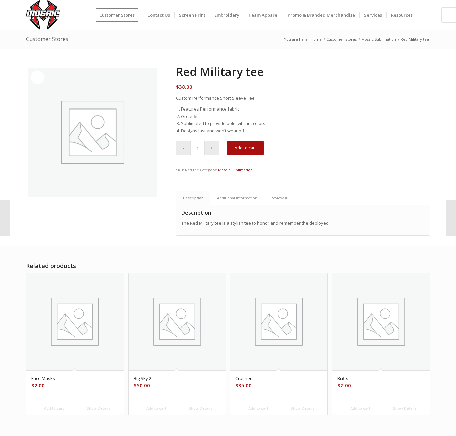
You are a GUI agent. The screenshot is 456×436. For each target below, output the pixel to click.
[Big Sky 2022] (5, 218)
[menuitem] (119, 15)
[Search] (423, 15)
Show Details (98, 408)
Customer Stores (47, 39)
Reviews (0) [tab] (280, 197)
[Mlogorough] (43, 15)
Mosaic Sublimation (235, 169)
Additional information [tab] (237, 197)
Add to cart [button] (53, 408)
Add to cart (245, 148)
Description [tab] (193, 197)
